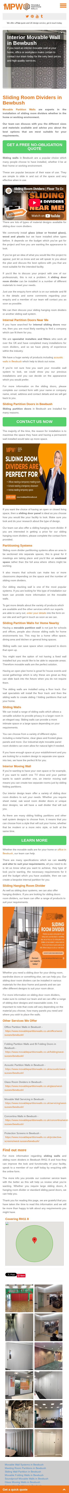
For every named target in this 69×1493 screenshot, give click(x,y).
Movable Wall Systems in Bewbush (24, 1464)
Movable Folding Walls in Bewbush (24, 1475)
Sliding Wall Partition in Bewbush (23, 1471)
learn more (34, 840)
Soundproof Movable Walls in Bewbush (26, 1478)
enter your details (36, 613)
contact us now (34, 421)
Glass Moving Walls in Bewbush (22, 1482)
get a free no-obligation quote (34, 147)
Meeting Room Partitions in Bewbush (25, 1468)
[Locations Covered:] (4, 5)
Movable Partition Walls (19, 109)
